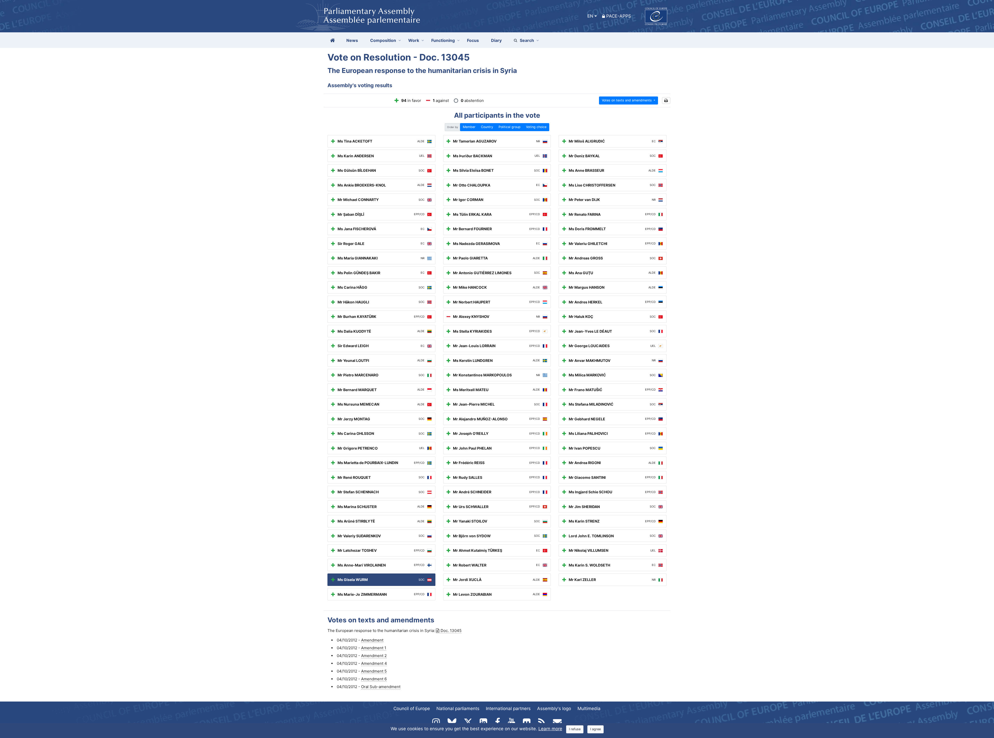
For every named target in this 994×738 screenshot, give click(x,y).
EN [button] (590, 16)
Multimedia (589, 708)
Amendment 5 (374, 671)
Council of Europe (411, 708)
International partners (508, 708)
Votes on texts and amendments (627, 100)
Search (527, 40)
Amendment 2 (374, 655)
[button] (666, 100)
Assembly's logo (554, 708)
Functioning (443, 40)
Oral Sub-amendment (380, 686)
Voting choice (536, 127)
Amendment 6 (374, 678)
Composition (383, 40)
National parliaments (457, 708)
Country (487, 127)
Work (413, 40)
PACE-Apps (618, 16)
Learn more (550, 728)
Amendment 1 (373, 647)
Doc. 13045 (451, 630)
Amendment (372, 640)
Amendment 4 (374, 663)
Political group (510, 127)
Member (469, 127)
